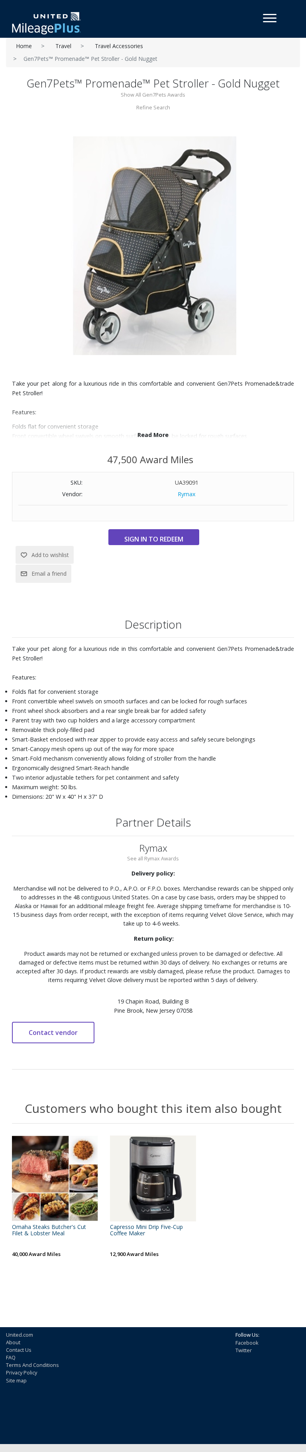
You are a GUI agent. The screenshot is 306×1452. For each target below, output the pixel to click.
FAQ (11, 1357)
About (13, 1342)
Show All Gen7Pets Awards (153, 94)
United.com (19, 1334)
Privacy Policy (21, 1372)
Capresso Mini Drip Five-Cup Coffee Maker (146, 1230)
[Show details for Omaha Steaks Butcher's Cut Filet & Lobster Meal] (55, 1178)
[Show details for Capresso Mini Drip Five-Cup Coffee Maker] (153, 1178)
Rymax (187, 494)
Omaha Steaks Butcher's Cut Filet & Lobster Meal (49, 1230)
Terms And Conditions (32, 1365)
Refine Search (153, 107)
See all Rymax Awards (153, 858)
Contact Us (18, 1349)
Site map (16, 1380)
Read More (153, 435)
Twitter (243, 1350)
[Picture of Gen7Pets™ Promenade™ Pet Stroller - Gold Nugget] (153, 245)
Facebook (247, 1342)
